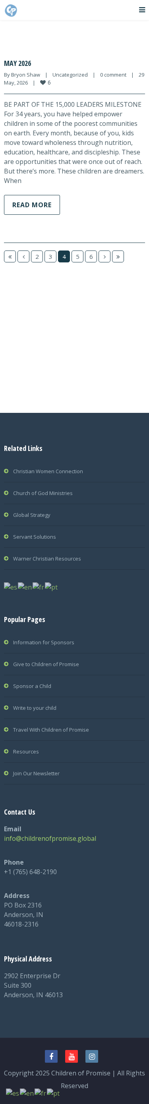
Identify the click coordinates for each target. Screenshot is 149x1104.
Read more (32, 204)
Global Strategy (31, 514)
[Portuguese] (51, 586)
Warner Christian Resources (47, 558)
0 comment (113, 74)
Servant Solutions (34, 536)
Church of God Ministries (43, 493)
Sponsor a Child (32, 686)
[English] (25, 586)
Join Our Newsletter (36, 773)
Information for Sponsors (43, 642)
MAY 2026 (17, 63)
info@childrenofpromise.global (50, 838)
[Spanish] (11, 586)
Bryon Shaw (25, 74)
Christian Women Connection (48, 471)
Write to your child (34, 707)
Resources (26, 751)
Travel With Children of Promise (51, 729)
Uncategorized (70, 74)
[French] (39, 586)
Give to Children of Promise (46, 664)
